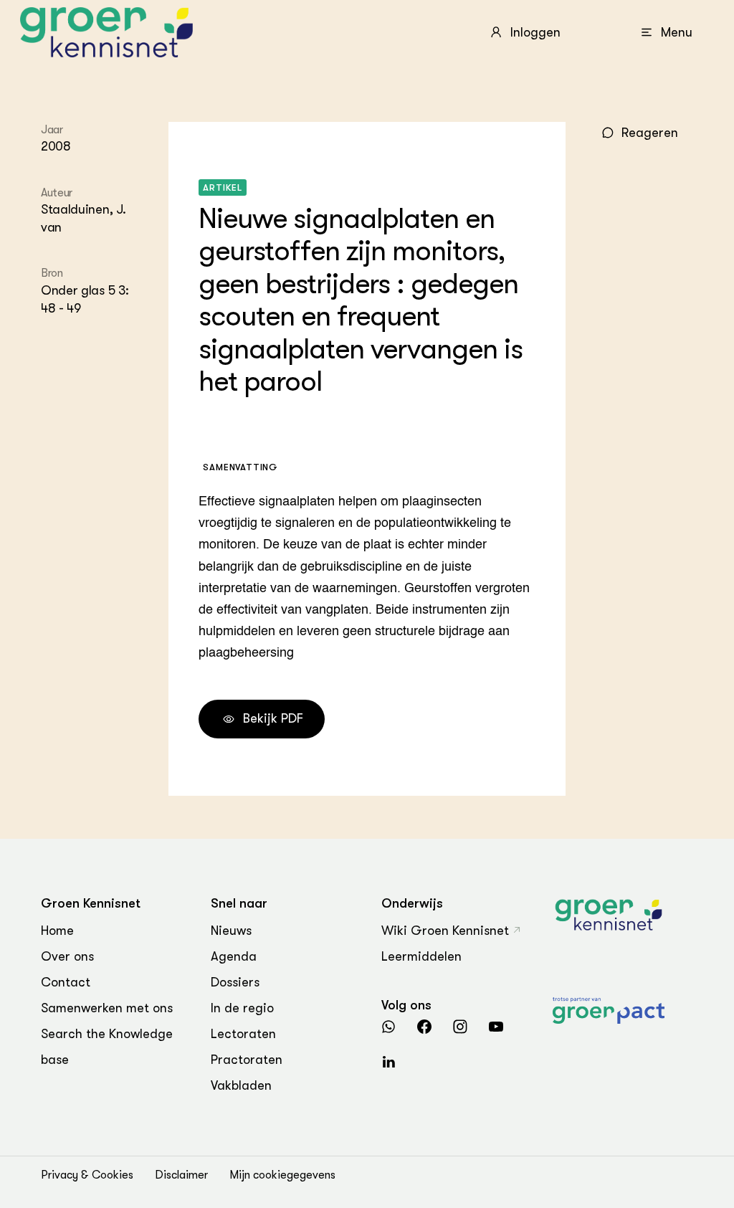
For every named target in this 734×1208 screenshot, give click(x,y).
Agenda (234, 956)
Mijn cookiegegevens (282, 1175)
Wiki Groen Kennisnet (445, 930)
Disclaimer (181, 1175)
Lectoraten (243, 1034)
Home (57, 930)
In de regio (242, 1008)
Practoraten (246, 1059)
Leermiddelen (421, 956)
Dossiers (235, 982)
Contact (65, 982)
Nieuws (231, 930)
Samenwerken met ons (107, 1008)
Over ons (67, 956)
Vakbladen (241, 1085)
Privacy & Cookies (87, 1175)
